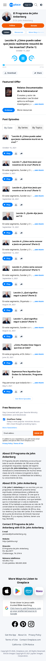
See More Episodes (23, 399)
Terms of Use (11, 639)
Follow (12, 25)
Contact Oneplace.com (30, 639)
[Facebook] (15, 624)
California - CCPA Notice (23, 644)
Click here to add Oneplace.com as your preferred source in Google (25, 611)
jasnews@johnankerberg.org (14, 534)
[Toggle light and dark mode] (41, 5)
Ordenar (9, 110)
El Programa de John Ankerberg (25, 15)
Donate (34, 25)
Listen (6, 32)
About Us (22, 635)
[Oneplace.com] (15, 5)
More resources (24, 110)
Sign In (28, 5)
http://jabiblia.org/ (10, 541)
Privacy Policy (35, 635)
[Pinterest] (23, 624)
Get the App (10, 635)
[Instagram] (31, 624)
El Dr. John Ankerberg (23, 20)
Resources (19, 32)
